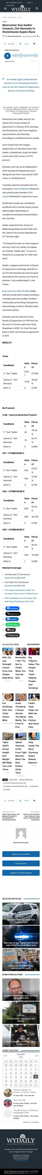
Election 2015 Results (26, 780)
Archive (20, 1015)
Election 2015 (13, 780)
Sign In (30, 3)
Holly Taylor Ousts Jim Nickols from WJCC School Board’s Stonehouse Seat (10, 817)
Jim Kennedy (34, 786)
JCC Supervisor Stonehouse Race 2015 (15, 786)
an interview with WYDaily (17, 291)
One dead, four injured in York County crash (21, 921)
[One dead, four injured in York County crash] (21, 914)
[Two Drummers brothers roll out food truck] (21, 1035)
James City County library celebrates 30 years (21, 967)
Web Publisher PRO (31, 1173)
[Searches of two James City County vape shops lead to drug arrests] (21, 937)
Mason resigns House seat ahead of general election (21, 996)
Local (19, 17)
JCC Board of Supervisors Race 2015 (14, 783)
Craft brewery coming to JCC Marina (21, 1019)
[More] (34, 43)
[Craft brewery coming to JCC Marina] (21, 1012)
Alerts (21, 916)
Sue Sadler (6, 789)
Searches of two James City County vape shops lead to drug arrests (21, 944)
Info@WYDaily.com (21, 1161)
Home (4, 17)
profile (21, 578)
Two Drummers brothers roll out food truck (21, 1042)
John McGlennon (21, 189)
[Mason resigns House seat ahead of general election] (21, 989)
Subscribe (10, 5)
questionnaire (11, 578)
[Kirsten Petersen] (4, 36)
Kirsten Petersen (14, 36)
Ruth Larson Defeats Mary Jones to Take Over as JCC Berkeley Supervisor (31, 817)
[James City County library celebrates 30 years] (21, 960)
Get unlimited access (14, 3)
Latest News (12, 17)
